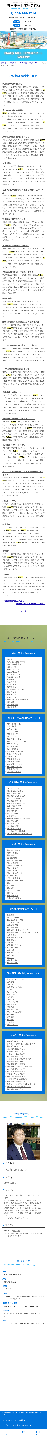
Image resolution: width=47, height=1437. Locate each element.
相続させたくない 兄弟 (16, 690)
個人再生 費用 (12, 948)
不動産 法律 (11, 757)
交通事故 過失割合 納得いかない (19, 834)
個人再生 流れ (12, 963)
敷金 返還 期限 (12, 746)
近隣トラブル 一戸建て (16, 751)
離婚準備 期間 (12, 863)
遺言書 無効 (11, 687)
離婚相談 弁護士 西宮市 (16, 1064)
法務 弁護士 (11, 999)
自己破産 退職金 (13, 927)
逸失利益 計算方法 (14, 806)
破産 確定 (10, 950)
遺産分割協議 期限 (14, 664)
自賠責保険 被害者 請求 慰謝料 (19, 819)
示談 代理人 (11, 816)
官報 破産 (10, 943)
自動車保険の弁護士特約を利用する (17, 272)
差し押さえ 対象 (13, 922)
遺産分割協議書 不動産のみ (17, 700)
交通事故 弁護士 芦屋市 (16, 1049)
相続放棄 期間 (12, 705)
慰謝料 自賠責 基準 (14, 798)
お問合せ (21, 1420)
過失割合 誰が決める (15, 791)
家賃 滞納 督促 (12, 726)
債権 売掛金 (11, 994)
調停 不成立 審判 (13, 891)
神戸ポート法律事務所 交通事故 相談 (21, 1044)
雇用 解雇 (10, 1017)
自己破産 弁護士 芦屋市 (16, 1056)
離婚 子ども (11, 883)
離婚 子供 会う (12, 868)
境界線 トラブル (13, 734)
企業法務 (6, 524)
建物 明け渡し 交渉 (14, 724)
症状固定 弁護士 (13, 811)
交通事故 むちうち (14, 824)
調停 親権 (10, 886)
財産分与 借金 (12, 893)
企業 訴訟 (10, 982)
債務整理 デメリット (15, 945)
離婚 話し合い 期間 (14, 860)
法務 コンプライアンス (16, 979)
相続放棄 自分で (13, 669)
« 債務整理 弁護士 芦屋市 (13, 601)
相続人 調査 (11, 682)
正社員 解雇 (11, 1004)
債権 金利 (10, 1015)
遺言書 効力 (11, 659)
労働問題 (6, 574)
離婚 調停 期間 (12, 870)
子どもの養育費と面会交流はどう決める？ (20, 345)
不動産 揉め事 (12, 769)
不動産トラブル (9, 501)
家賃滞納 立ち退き (14, 772)
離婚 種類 (10, 888)
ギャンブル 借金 (13, 917)
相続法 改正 (11, 684)
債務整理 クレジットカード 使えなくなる (23, 932)
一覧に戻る (23, 611)
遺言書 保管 (11, 707)
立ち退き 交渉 (12, 729)
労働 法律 (10, 1007)
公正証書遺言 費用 (14, 672)
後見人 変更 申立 (13, 674)
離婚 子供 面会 (12, 853)
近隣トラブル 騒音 (14, 754)
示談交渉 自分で (13, 788)
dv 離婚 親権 (12, 875)
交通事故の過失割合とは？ (14, 219)
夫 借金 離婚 (12, 858)
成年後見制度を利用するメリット (16, 137)
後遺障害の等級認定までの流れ (15, 246)
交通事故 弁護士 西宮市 (16, 1072)
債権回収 (6, 551)
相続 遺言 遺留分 (13, 677)
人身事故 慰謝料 (13, 826)
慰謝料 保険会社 (13, 813)
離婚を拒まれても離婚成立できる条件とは (20, 322)
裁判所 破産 (11, 935)
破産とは (10, 955)
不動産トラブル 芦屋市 (16, 1074)
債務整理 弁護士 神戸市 (16, 1061)
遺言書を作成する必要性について (16, 110)
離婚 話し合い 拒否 (14, 865)
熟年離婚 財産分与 (14, 898)
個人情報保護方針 (9, 1420)
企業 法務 (10, 1022)
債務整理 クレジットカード (17, 930)
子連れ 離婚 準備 (13, 878)
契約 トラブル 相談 (14, 1012)
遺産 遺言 (10, 702)
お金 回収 (10, 984)
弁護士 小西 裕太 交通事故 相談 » (30, 604)
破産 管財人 (11, 940)
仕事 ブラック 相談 (14, 987)
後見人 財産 (11, 695)
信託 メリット (12, 697)
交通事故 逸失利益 (14, 801)
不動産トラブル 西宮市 (16, 1054)
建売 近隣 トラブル (14, 764)
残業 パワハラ (12, 1010)
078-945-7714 (25, 13)
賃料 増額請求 (12, 749)
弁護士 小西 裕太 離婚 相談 (17, 1079)
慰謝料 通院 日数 (13, 793)
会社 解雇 (10, 997)
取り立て (10, 958)
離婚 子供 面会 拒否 (14, 873)
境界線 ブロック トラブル (17, 741)
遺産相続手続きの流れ (12, 84)
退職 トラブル (12, 1025)
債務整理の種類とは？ (12, 392)
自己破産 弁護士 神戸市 (16, 1069)
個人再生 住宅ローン (15, 960)
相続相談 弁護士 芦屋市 (16, 1051)
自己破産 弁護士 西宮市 (16, 1082)
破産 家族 (10, 915)
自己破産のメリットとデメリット (16, 445)
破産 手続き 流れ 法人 (15, 937)
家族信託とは (8, 163)
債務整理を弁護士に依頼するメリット (18, 419)
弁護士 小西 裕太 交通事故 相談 (19, 1059)
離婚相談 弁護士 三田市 (16, 1046)
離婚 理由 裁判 (12, 896)
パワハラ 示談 (12, 1002)
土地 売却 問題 (12, 731)
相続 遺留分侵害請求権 (16, 662)
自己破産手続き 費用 (15, 920)
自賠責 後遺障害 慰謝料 (16, 803)
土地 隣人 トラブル (14, 767)
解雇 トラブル (12, 992)
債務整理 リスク (13, 953)
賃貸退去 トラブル (14, 739)
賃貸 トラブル (12, 736)
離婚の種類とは (9, 298)
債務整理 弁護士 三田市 (16, 1077)
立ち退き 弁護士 (13, 762)
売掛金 (9, 989)
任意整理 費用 (12, 925)
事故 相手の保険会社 (15, 808)
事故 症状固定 (12, 821)
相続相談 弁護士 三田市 (16, 1041)
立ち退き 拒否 (12, 744)
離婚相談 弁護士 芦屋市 (16, 1089)
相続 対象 (10, 679)
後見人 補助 (11, 692)
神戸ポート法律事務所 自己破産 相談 (21, 1084)
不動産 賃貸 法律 (13, 759)
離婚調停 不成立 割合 (15, 881)
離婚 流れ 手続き (13, 850)
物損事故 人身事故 (14, 829)
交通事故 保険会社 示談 (16, 796)
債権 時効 (10, 1020)
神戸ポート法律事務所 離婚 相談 (19, 1066)
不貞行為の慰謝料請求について (15, 369)
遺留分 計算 (11, 667)
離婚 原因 (10, 855)
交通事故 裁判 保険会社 (16, 831)
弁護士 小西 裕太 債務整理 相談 (19, 1087)
